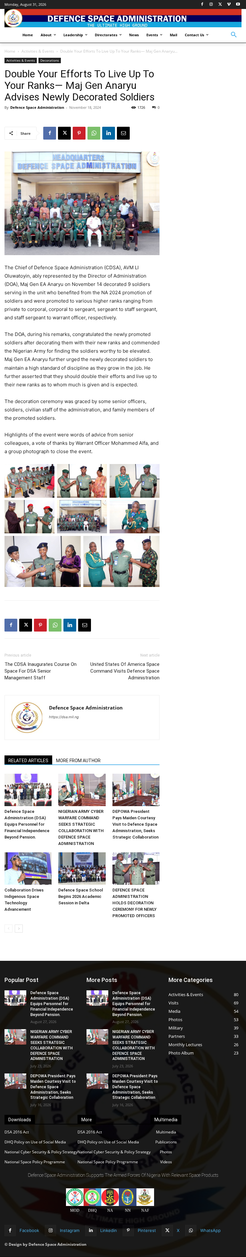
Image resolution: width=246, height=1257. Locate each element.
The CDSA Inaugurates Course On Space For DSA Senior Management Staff (40, 671)
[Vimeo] (229, 4)
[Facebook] (202, 4)
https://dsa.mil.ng (64, 717)
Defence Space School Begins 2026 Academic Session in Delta (80, 896)
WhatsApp (210, 1230)
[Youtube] (238, 4)
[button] (234, 35)
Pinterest (147, 1230)
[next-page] (19, 929)
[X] (220, 4)
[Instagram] (211, 4)
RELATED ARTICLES (28, 760)
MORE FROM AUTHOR (78, 760)
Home (9, 51)
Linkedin (108, 1230)
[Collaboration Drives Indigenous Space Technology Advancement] (28, 868)
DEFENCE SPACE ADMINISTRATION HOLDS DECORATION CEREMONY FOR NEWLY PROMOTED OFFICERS (134, 903)
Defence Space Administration (37, 107)
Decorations (49, 60)
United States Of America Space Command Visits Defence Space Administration (125, 671)
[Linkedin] (108, 133)
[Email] (123, 133)
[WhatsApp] (93, 133)
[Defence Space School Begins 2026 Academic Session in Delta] (81, 868)
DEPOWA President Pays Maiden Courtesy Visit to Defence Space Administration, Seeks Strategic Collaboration (135, 824)
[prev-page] (8, 929)
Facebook (29, 1230)
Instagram (69, 1230)
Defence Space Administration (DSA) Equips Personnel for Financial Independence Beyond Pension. (26, 824)
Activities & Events (37, 51)
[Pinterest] (79, 133)
